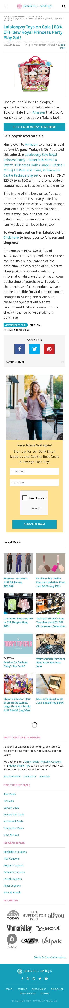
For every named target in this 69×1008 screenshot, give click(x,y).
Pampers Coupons (14, 872)
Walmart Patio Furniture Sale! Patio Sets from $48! (50, 662)
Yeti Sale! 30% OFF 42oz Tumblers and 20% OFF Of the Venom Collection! (50, 622)
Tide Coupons (11, 858)
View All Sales (11, 834)
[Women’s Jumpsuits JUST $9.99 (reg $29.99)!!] (18, 563)
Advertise (44, 776)
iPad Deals (10, 794)
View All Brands (12, 892)
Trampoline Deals (14, 828)
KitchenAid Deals (13, 821)
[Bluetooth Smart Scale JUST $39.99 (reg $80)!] (50, 684)
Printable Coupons (51, 761)
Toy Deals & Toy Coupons (16, 330)
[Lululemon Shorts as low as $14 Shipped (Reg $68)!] (18, 603)
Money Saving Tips (19, 765)
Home (6, 16)
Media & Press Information (49, 957)
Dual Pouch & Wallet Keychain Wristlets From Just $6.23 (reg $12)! (50, 582)
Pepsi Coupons (12, 885)
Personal (9, 658)
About (9, 989)
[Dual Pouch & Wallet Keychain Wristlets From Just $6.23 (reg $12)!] (50, 563)
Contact (22, 989)
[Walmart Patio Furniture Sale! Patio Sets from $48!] (50, 644)
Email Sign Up (39, 989)
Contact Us (30, 776)
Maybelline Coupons (15, 851)
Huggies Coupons (14, 865)
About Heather (12, 776)
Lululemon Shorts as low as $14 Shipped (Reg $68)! (18, 622)
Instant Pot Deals (14, 814)
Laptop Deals (11, 807)
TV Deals (9, 801)
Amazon (39, 112)
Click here (11, 237)
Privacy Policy (28, 993)
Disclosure (57, 989)
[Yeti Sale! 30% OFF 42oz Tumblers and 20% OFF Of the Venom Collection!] (50, 603)
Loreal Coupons (13, 879)
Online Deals (18, 16)
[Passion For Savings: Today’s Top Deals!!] (18, 644)
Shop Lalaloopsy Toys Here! (34, 127)
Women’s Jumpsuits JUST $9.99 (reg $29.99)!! (16, 582)
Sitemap (45, 993)
